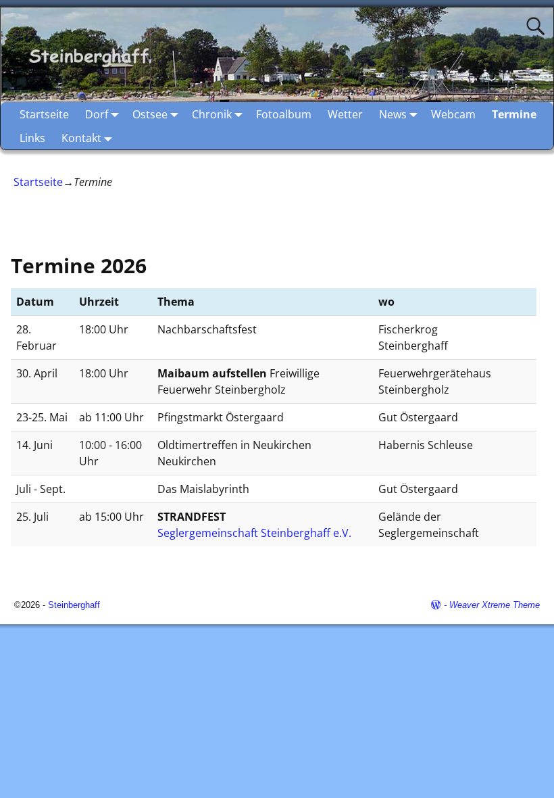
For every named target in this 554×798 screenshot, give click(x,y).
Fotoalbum (283, 114)
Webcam (453, 114)
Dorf (96, 114)
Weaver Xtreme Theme (494, 605)
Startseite (44, 114)
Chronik (212, 114)
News (393, 114)
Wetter (345, 114)
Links (32, 138)
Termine (514, 114)
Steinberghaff (74, 605)
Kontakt (81, 138)
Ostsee (150, 114)
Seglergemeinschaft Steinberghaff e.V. (254, 532)
